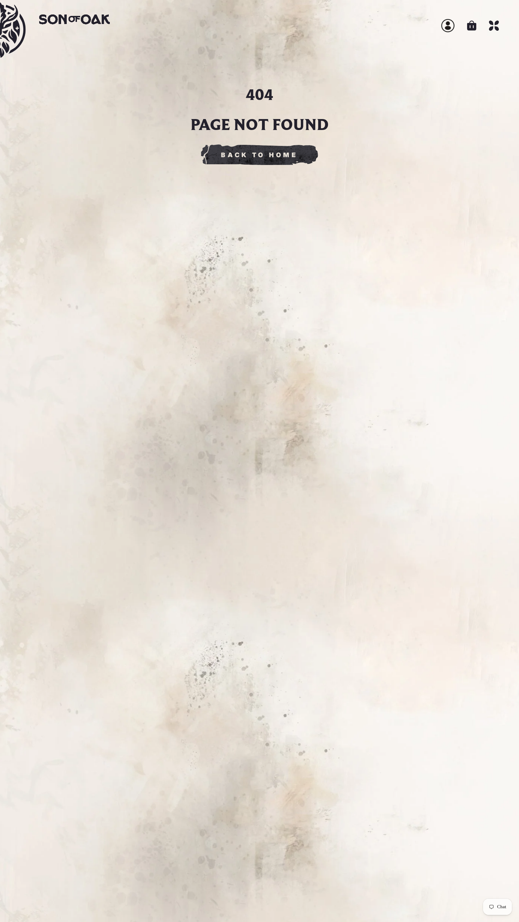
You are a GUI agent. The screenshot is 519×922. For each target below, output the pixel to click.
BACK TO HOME (259, 155)
